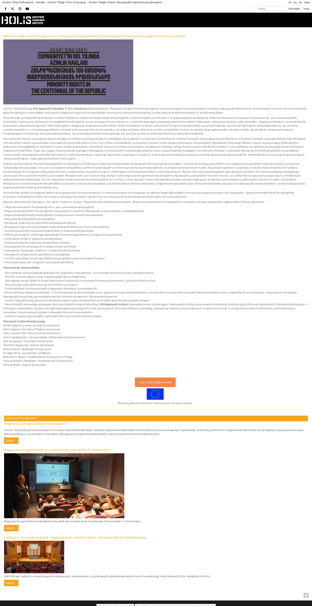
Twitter (12, 9)
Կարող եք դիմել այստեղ (155, 382)
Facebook (5, 9)
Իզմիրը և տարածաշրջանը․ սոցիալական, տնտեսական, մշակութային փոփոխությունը (81, 538)
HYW (307, 2)
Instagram (20, 9)
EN (295, 2)
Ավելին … (11, 440)
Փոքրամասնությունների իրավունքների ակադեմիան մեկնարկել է (62, 450)
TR (290, 2)
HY (301, 2)
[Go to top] (306, 595)
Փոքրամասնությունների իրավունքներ (38, 424)
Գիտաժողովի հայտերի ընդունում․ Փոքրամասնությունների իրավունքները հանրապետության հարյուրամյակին (102, 36)
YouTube (27, 9)
